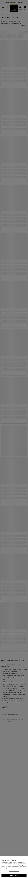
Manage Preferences (14, 871)
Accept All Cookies (14, 875)
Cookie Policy (16, 868)
